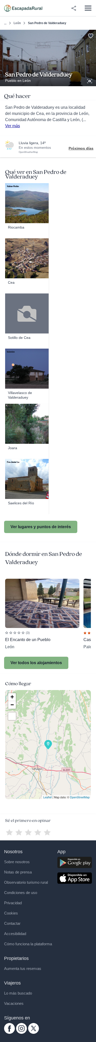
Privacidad (13, 903)
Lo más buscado (18, 993)
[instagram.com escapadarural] (21, 1032)
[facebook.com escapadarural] (9, 1032)
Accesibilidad (15, 933)
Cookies (11, 913)
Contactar (12, 923)
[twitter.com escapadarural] (33, 1032)
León (17, 23)
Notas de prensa (18, 872)
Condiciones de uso (20, 892)
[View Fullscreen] (12, 716)
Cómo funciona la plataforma (28, 944)
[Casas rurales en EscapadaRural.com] (23, 8)
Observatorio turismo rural (26, 882)
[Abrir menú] (88, 8)
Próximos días (81, 148)
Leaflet (47, 797)
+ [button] (12, 697)
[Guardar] (90, 35)
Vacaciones (14, 1003)
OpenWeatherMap (28, 152)
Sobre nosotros (17, 862)
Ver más (12, 126)
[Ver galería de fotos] (90, 80)
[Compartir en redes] (74, 8)
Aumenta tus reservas (22, 968)
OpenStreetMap (80, 797)
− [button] (12, 705)
